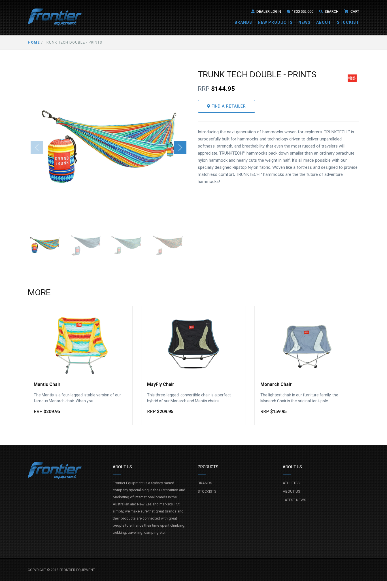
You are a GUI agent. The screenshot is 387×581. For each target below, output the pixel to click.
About (323, 22)
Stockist (348, 22)
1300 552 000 (302, 11)
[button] (180, 147)
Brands (243, 22)
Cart (354, 11)
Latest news (294, 500)
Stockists (207, 491)
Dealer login (268, 11)
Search (331, 11)
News (304, 22)
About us (291, 491)
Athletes (291, 483)
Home (34, 42)
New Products (275, 22)
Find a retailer (228, 106)
